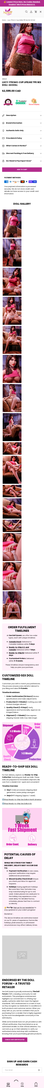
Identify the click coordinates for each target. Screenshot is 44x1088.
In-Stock (7, 22)
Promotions (9, 14)
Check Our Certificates (14, 1040)
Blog (6, 83)
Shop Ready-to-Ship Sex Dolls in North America (22, 799)
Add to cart (22, 170)
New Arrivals (9, 45)
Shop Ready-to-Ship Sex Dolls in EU (18, 803)
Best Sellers (9, 29)
